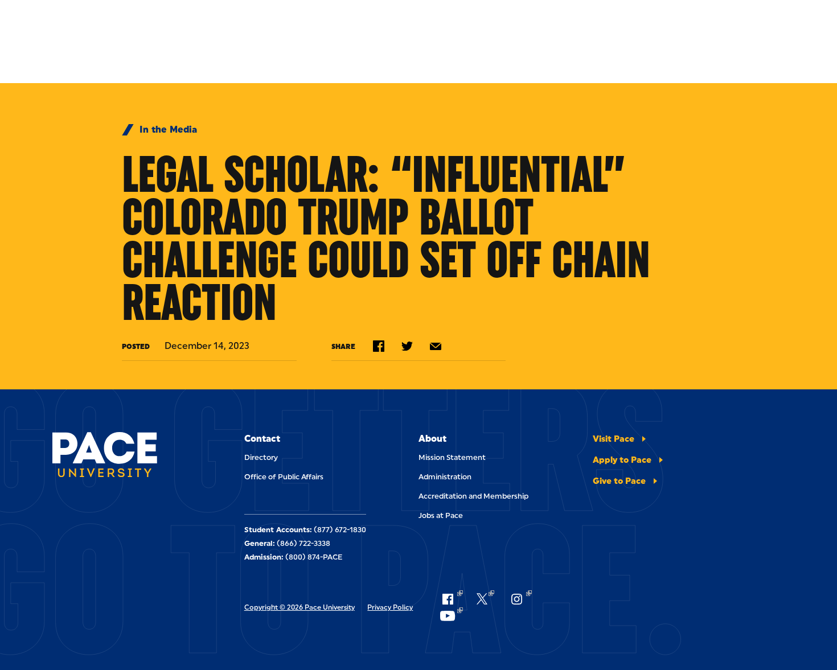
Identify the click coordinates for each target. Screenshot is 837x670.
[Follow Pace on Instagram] (520, 598)
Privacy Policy (390, 607)
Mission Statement (452, 457)
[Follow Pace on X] (485, 598)
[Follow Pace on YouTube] (451, 615)
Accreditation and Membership (473, 496)
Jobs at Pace (441, 515)
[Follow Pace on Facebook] (451, 598)
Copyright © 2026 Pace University (299, 607)
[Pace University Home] (104, 456)
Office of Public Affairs (283, 476)
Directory (261, 457)
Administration (445, 476)
